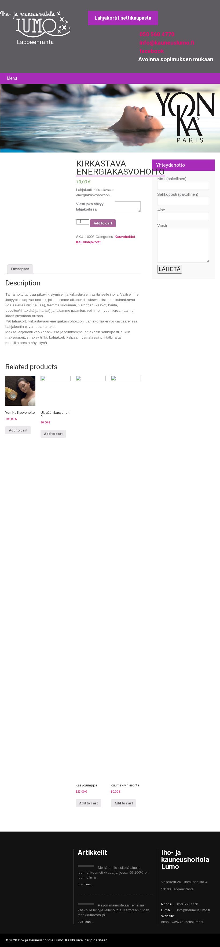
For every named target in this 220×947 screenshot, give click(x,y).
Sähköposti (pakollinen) (177, 194)
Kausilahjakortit (88, 242)
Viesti (162, 225)
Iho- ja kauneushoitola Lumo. (41, 940)
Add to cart (103, 223)
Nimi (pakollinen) (171, 178)
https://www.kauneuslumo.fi (182, 922)
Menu (12, 78)
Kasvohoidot (125, 237)
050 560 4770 (156, 34)
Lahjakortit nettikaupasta (123, 18)
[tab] (20, 269)
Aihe (161, 210)
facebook (151, 51)
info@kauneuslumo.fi (166, 42)
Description (20, 269)
